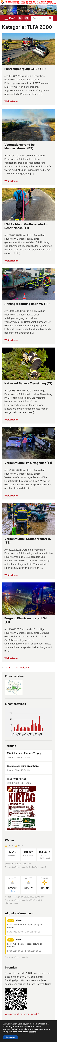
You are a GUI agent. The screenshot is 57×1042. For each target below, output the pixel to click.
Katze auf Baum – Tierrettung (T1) (28, 383)
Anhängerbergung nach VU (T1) (27, 304)
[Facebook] (20, 18)
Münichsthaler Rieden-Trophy (24, 753)
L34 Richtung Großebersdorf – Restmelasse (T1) (26, 226)
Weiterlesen (11, 101)
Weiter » (24, 667)
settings (32, 1031)
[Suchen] (50, 18)
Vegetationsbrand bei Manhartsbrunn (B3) (19, 146)
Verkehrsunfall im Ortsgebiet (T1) (28, 463)
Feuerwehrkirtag (16, 778)
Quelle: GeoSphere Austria (16, 957)
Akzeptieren (10, 1037)
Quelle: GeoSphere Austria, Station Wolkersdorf (25, 867)
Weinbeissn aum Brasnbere (23, 765)
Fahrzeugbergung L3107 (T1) (25, 69)
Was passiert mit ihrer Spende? (22, 1014)
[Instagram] (26, 18)
